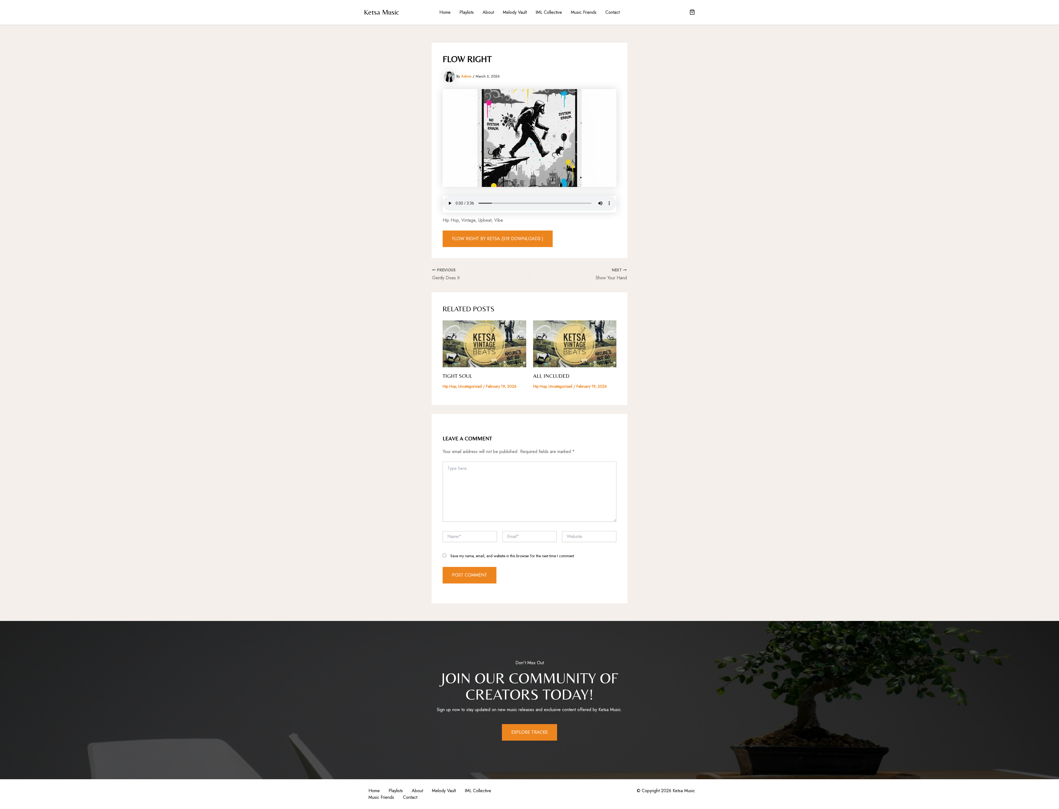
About (488, 12)
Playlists (466, 12)
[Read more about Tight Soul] (484, 343)
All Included (551, 376)
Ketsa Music (381, 12)
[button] (692, 12)
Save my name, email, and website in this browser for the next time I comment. (512, 556)
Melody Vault (515, 12)
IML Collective (549, 12)
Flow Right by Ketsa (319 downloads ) (497, 238)
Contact (612, 12)
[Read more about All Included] (575, 343)
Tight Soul (457, 376)
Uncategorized (470, 386)
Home (445, 12)
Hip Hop (449, 386)
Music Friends (584, 12)
